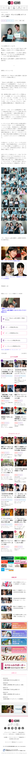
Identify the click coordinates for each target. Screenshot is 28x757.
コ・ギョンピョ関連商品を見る (12, 346)
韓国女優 (3, 403)
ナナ (8, 527)
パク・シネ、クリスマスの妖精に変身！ (11, 260)
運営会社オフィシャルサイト (17, 742)
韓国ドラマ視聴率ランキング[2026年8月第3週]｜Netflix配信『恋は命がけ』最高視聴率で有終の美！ (21, 448)
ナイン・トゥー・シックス (19, 479)
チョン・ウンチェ (5, 402)
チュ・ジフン (22, 527)
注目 (2, 400)
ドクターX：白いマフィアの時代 (20, 478)
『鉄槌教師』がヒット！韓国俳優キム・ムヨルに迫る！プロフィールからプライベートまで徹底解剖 (21, 418)
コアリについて (7, 732)
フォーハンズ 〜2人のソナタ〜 (7, 551)
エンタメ (4, 20)
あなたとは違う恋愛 (18, 377)
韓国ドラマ (17, 382)
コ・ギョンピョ (13, 349)
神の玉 (25, 481)
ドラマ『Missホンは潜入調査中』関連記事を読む (15, 319)
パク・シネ (18, 349)
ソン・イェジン (10, 526)
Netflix (16, 402)
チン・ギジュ (4, 478)
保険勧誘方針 (21, 737)
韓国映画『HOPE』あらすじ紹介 (7, 417)
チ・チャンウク (4, 527)
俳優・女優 (21, 20)
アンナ (16, 454)
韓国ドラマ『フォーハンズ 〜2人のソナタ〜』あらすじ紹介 (21, 396)
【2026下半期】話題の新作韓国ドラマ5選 (21, 469)
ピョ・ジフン (9, 478)
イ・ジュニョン (17, 403)
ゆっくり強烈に (17, 480)
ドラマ (16, 20)
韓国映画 (11, 427)
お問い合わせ (11, 734)
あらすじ (19, 402)
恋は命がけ (20, 454)
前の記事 (4, 353)
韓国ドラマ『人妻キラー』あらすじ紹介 (20, 541)
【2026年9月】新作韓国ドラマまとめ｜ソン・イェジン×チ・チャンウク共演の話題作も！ (21, 371)
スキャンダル (4, 502)
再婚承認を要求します (19, 481)
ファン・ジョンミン (5, 427)
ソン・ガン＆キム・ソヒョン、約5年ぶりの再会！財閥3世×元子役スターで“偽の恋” (21, 495)
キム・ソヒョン (17, 501)
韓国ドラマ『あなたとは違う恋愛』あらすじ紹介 (7, 447)
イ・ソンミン (4, 476)
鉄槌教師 (22, 424)
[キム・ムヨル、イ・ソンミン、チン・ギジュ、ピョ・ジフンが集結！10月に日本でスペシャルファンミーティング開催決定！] (7, 462)
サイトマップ (7, 742)
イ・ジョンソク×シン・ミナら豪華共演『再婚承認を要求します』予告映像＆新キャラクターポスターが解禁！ (21, 520)
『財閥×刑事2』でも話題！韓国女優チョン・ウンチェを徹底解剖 (7, 396)
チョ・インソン (4, 426)
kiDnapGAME (17, 476)
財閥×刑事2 (11, 402)
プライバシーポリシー (13, 737)
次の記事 (24, 353)
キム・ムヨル (17, 424)
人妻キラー (17, 549)
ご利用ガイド (14, 732)
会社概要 (5, 737)
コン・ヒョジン (21, 548)
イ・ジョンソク (17, 526)
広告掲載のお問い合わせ (20, 734)
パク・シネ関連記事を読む (11, 327)
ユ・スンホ (4, 377)
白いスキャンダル (18, 502)
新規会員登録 (21, 732)
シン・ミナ (17, 527)
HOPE (3, 424)
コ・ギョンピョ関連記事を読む (12, 340)
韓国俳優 (16, 426)
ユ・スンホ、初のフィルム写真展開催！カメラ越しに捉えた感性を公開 (7, 371)
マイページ (5, 734)
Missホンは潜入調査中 (5, 349)
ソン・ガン (23, 403)
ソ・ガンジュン (4, 457)
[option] (7, 709)
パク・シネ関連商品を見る (11, 333)
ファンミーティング (5, 479)
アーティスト (10, 20)
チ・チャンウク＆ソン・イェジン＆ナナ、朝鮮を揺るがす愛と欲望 (7, 520)
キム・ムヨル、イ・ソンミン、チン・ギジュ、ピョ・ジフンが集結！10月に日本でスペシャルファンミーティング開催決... (7, 470)
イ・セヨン (23, 526)
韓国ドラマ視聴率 (18, 455)
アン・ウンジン (4, 455)
